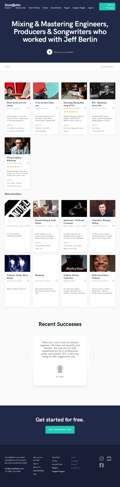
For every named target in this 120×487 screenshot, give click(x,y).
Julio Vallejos (77, 246)
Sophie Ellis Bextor (41, 131)
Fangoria (66, 131)
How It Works (34, 8)
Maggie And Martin (77, 128)
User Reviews (38, 471)
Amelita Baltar (68, 246)
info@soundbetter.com (14, 469)
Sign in (91, 8)
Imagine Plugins (79, 8)
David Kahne (96, 128)
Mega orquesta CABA (70, 249)
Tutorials (74, 461)
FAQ (35, 474)
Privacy (74, 464)
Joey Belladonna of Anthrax (15, 128)
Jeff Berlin (38, 128)
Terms (73, 457)
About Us (37, 467)
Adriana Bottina (40, 246)
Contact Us (75, 468)
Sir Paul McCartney (98, 131)
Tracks (45, 8)
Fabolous (19, 183)
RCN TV (48, 246)
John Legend (11, 183)
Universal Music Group (14, 186)
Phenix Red (21, 131)
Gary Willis (46, 128)
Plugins (67, 8)
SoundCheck (56, 8)
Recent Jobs (21, 8)
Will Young (67, 128)
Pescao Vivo (39, 249)
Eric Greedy (60, 377)
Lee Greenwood (12, 131)
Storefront (56, 457)
